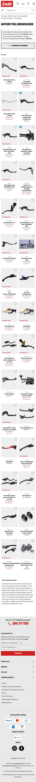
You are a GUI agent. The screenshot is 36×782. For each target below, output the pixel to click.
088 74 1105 (20, 624)
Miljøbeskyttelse (7, 702)
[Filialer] (17, 3)
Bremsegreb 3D (26, 495)
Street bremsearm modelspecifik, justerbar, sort (27, 117)
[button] (32, 10)
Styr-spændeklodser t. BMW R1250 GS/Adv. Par (26, 565)
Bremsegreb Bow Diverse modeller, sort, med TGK (9, 360)
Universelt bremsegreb (9, 258)
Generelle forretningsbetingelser (11, 686)
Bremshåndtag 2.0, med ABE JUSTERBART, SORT (26, 224)
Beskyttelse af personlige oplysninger (13, 690)
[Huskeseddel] (28, 3)
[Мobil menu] (2, 10)
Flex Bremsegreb (9, 394)
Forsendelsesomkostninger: (10, 765)
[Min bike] (23, 3)
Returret (4, 693)
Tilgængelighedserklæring (10, 699)
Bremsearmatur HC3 (26, 358)
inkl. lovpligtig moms (18, 763)
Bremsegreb (26, 326)
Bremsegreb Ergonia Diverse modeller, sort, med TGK (9, 497)
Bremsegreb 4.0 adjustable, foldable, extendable (26, 151)
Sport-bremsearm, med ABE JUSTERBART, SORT (9, 151)
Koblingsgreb (9, 461)
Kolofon (4, 683)
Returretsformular (7, 696)
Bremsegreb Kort (9, 326)
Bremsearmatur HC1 (9, 222)
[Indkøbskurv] (33, 3)
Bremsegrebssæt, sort (26, 428)
